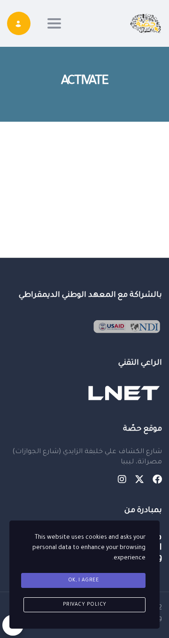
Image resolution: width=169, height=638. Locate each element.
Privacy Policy (85, 605)
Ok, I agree (83, 580)
